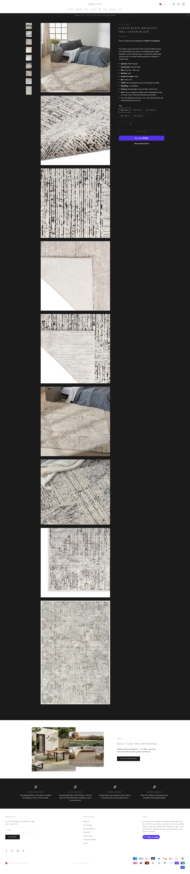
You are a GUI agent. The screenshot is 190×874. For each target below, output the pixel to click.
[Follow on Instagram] (18, 851)
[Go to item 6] (29, 66)
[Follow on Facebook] (6, 851)
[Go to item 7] (29, 73)
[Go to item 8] (29, 81)
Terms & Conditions (89, 839)
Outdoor (112, 9)
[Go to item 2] (29, 34)
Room (105, 9)
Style (86, 9)
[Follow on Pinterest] (23, 851)
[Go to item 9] (29, 90)
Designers (78, 9)
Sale (119, 9)
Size (99, 9)
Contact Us (86, 832)
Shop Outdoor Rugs (128, 759)
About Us (86, 821)
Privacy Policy (87, 836)
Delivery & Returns (89, 829)
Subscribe (12, 837)
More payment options (141, 143)
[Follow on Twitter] (12, 851)
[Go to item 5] (29, 58)
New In (71, 9)
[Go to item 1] (29, 26)
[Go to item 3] (29, 42)
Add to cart (142, 132)
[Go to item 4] (29, 50)
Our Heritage (87, 825)
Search (85, 843)
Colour (93, 9)
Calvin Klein (124, 24)
